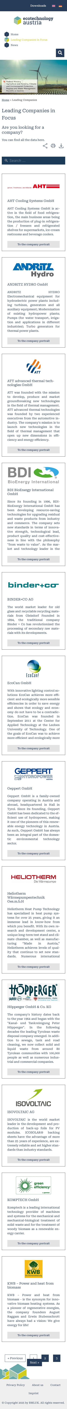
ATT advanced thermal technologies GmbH (30, 383)
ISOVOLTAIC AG (20, 1112)
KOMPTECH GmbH (23, 1200)
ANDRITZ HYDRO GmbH (27, 284)
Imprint (34, 1393)
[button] (60, 53)
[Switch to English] (53, 5)
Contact (55, 1385)
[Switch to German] (60, 5)
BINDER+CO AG (20, 599)
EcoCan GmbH (19, 683)
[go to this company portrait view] (33, 186)
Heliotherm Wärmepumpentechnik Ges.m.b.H (26, 897)
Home (14, 34)
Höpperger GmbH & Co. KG (29, 1007)
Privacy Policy (15, 1385)
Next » (34, 1362)
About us (37, 1385)
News (14, 45)
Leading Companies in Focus (29, 39)
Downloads (38, 5)
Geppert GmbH (19, 788)
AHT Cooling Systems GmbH (30, 201)
